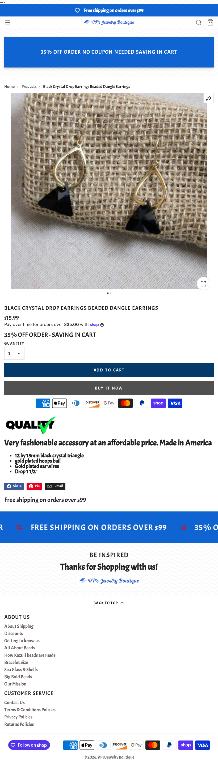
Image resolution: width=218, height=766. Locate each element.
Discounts (13, 633)
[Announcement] (109, 10)
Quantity (14, 343)
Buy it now (109, 388)
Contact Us (14, 702)
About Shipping (18, 626)
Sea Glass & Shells (21, 669)
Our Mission (15, 684)
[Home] (109, 22)
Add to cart (109, 370)
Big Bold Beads (18, 677)
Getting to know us (22, 640)
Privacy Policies (18, 717)
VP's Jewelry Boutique (116, 757)
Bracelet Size (16, 662)
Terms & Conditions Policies (30, 710)
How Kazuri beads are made (30, 655)
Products (29, 86)
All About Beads (19, 648)
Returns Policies (19, 724)
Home (9, 86)
